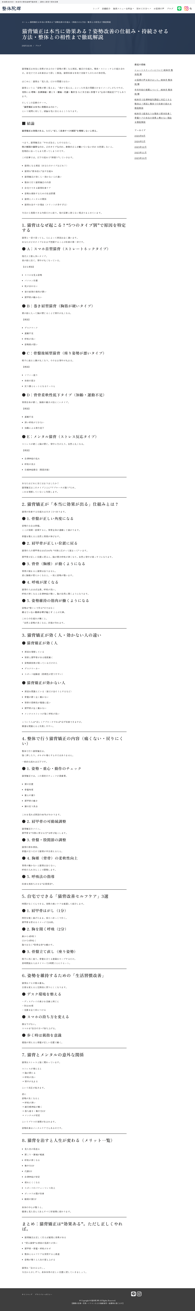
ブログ (170, 8)
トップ (96, 8)
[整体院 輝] (11, 8)
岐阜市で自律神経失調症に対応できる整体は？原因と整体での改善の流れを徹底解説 (153, 103)
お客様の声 (159, 8)
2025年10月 (141, 158)
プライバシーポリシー (43, 1294)
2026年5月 (140, 141)
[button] (191, 9)
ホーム (25, 22)
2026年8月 (140, 135)
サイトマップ (27, 1294)
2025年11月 (141, 152)
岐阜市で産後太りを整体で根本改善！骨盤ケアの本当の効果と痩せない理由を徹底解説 (153, 118)
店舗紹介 (106, 8)
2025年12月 (141, 146)
